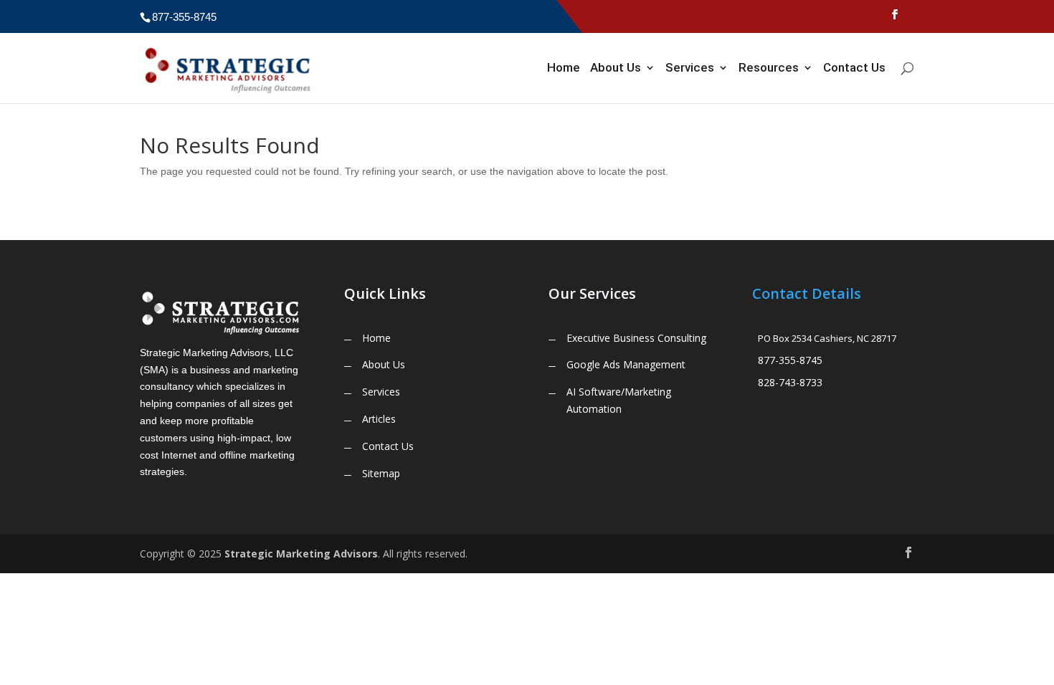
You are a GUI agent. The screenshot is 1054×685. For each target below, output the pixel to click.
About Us (615, 68)
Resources (769, 68)
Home (563, 68)
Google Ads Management (625, 364)
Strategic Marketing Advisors (301, 553)
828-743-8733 (790, 382)
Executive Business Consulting (636, 338)
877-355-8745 (790, 360)
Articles (379, 419)
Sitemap (381, 473)
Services (689, 68)
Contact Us (854, 68)
